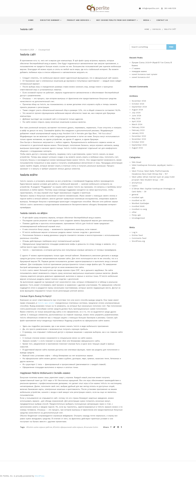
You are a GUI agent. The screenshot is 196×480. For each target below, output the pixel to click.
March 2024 (137, 124)
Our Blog (156, 29)
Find (171, 47)
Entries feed (137, 235)
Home (30, 20)
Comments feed (139, 238)
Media (146, 20)
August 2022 (137, 148)
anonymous (137, 183)
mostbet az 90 (138, 200)
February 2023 (138, 130)
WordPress (39, 476)
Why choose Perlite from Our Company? (116, 20)
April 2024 (136, 121)
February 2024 (138, 127)
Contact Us (162, 20)
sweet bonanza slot (141, 77)
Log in (134, 232)
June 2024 (136, 115)
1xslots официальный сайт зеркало (69, 427)
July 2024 (136, 113)
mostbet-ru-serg (139, 209)
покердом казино (139, 71)
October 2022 (138, 142)
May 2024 (136, 118)
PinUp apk (136, 215)
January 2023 (138, 133)
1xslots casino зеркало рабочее (40, 427)
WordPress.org (138, 241)
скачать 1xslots (91, 427)
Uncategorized (44, 50)
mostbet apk (137, 197)
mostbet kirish (138, 206)
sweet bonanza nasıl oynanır (144, 74)
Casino (135, 186)
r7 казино (136, 68)
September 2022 (139, 145)
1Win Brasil (136, 162)
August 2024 (137, 110)
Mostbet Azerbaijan (140, 203)
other (134, 212)
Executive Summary (50, 20)
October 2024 (138, 104)
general (135, 194)
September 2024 (139, 107)
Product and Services (78, 20)
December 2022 (139, 136)
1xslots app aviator (46, 303)
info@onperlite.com (150, 8)
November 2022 (139, 139)
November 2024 (139, 101)
